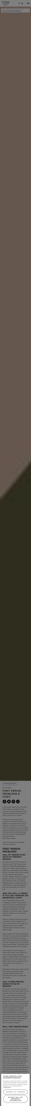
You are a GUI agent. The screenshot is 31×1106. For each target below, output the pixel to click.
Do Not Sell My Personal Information (15, 1099)
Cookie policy (7, 1087)
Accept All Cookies (15, 1091)
